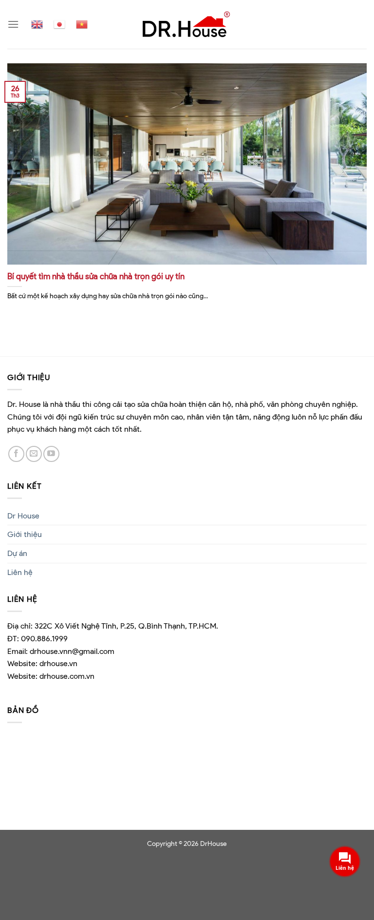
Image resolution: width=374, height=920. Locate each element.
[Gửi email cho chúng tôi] (34, 454)
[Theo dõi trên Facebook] (16, 454)
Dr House (23, 515)
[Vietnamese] (82, 24)
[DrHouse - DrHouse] (187, 24)
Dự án (17, 553)
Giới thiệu (24, 534)
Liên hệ (20, 572)
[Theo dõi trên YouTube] (51, 454)
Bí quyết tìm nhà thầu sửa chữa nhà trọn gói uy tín (96, 276)
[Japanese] (59, 24)
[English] (37, 24)
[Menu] (13, 24)
